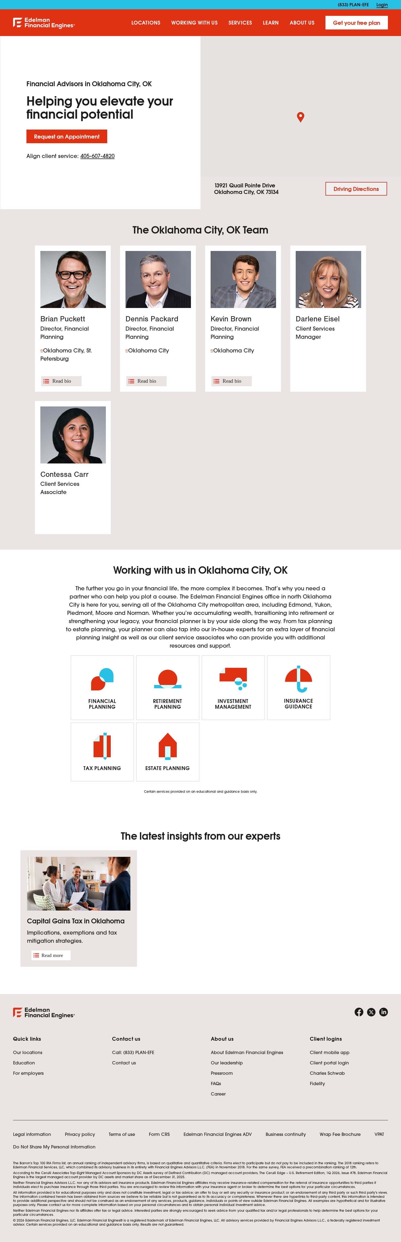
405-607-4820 (97, 156)
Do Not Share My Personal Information (54, 1147)
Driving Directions (356, 189)
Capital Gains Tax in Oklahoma (76, 921)
